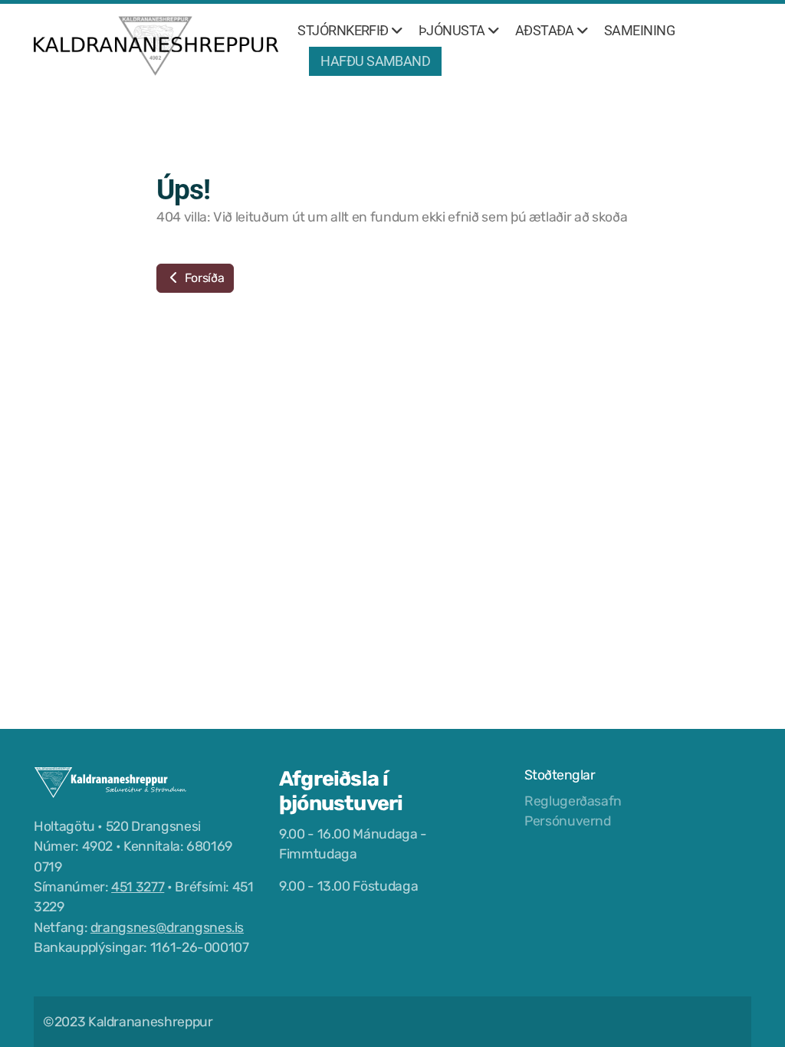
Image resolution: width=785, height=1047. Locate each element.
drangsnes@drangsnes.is (167, 927)
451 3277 (137, 886)
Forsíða (203, 278)
